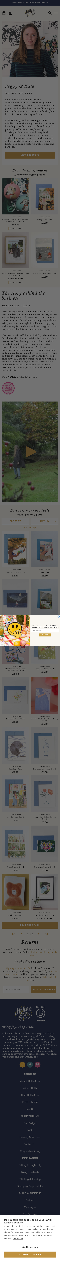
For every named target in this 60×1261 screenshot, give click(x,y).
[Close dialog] (58, 616)
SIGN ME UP (45, 634)
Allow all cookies (30, 1254)
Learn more (18, 1238)
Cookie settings (30, 1247)
